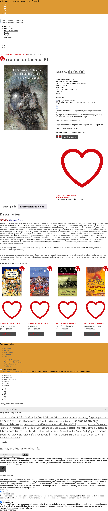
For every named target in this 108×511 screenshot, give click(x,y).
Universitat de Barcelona (88, 434)
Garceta (62, 428)
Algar (92, 417)
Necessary (6, 492)
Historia (70, 427)
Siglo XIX (10, 259)
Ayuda (85, 132)
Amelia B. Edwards (85, 255)
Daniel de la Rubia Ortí (20, 257)
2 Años (4, 417)
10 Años (64, 417)
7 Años (47, 417)
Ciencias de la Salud (60, 421)
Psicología (16, 434)
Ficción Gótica (35, 257)
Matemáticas (59, 431)
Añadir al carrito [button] (8, 334)
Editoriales (8, 28)
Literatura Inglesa (48, 257)
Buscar (25, 454)
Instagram (8, 350)
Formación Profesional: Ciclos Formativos (21, 428)
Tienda (7, 35)
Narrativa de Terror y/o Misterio (68, 257)
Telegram (7, 354)
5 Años (29, 417)
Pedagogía (89, 431)
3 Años (12, 417)
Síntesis (54, 434)
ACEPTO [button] (19, 465)
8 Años (55, 417)
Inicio (2, 54)
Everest (103, 424)
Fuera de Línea (50, 427)
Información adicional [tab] (32, 206)
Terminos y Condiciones (13, 362)
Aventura (36, 420)
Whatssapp (8, 352)
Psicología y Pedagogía (35, 434)
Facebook (8, 348)
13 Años (82, 417)
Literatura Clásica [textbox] (53, 409)
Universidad (66, 435)
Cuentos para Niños (35, 424)
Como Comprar (10, 364)
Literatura (28, 431)
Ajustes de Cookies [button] (8, 465)
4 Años (20, 417)
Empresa (7, 26)
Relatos (3, 259)
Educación (94, 424)
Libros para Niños (11, 431)
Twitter (7, 356)
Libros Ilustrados (96, 427)
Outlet (6, 33)
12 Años (73, 417)
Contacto (8, 37)
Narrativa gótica (87, 257)
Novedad (71, 431)
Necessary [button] (4, 490)
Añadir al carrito (70, 137)
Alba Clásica (34, 255)
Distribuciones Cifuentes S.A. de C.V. (14, 372)
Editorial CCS (68, 424)
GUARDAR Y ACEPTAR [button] (8, 510)
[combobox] (54, 408)
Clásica (96, 255)
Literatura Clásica (20, 54)
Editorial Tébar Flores (82, 425)
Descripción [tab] (10, 206)
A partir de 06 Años (20, 420)
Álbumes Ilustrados (10, 437)
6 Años (38, 417)
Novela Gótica (99, 257)
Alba (6, 54)
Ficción (10, 54)
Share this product (63, 197)
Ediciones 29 (53, 424)
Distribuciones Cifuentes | (10, 457)
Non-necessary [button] (5, 500)
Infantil (80, 427)
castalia (46, 421)
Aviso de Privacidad (11, 360)
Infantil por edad (11, 31)
